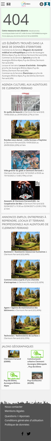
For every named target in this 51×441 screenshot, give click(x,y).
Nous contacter (14, 406)
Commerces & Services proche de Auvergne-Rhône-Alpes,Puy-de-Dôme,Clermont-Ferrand (23, 52)
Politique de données (17, 424)
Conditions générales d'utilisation (24, 420)
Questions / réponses (17, 416)
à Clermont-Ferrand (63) (24, 112)
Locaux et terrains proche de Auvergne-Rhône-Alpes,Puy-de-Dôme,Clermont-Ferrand (24, 68)
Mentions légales (14, 411)
